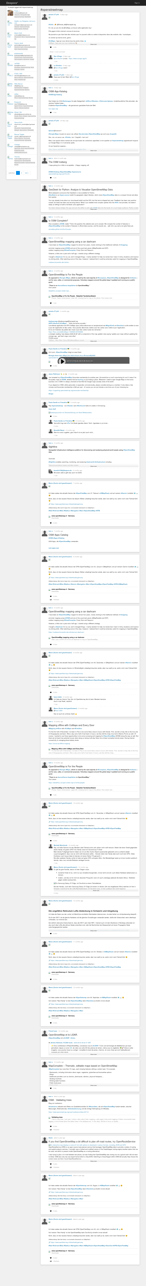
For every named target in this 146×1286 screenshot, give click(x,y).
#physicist (26, 59)
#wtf (54, 409)
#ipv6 (16, 49)
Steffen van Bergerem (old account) (24, 22)
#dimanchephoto (24, 108)
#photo (16, 108)
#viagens (26, 87)
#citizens (133, 278)
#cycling (80, 380)
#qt (15, 39)
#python (27, 89)
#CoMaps (52, 41)
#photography (18, 59)
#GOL (117, 202)
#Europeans (102, 278)
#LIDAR (66, 1038)
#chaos (76, 355)
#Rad (50, 511)
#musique (17, 67)
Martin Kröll (18, 33)
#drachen (17, 15)
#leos (32, 67)
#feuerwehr (17, 37)
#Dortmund (81, 406)
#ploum (51, 131)
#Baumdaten (93, 1107)
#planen (110, 101)
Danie (51, 1138)
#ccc (81, 355)
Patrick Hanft (18, 43)
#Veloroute (103, 101)
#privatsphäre (27, 160)
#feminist (17, 47)
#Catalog (61, 538)
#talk (72, 355)
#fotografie (23, 15)
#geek (16, 106)
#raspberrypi (22, 79)
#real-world (90, 462)
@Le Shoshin (58, 58)
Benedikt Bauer (59, 430)
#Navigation (74, 511)
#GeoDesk (52, 195)
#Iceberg (56, 172)
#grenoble (17, 148)
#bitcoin (20, 77)
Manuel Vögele (19, 134)
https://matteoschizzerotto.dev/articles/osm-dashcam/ (66, 632)
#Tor (68, 423)
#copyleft (113, 134)
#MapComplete (54, 1069)
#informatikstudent (30, 47)
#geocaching (32, 116)
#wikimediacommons (20, 152)
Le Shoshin (58, 65)
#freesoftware (18, 57)
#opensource (18, 160)
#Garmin (124, 493)
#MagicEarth (109, 325)
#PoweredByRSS (89, 355)
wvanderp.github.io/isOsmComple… (60, 229)
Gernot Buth (18, 122)
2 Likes (56, 80)
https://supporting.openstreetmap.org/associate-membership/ (69, 390)
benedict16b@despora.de (63, 470)
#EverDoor (78, 728)
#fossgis (52, 355)
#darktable (28, 17)
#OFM (98, 511)
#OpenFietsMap (81, 493)
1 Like (54, 47)
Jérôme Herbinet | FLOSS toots (61, 1043)
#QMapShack (104, 493)
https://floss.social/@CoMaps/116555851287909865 (66, 332)
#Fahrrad (56, 511)
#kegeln (25, 116)
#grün (22, 47)
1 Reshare (56, 599)
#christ (16, 164)
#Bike (61, 511)
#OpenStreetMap (61, 105)
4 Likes (55, 841)
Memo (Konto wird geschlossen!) (60, 483)
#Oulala (68, 137)
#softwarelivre (18, 87)
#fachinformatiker (19, 162)
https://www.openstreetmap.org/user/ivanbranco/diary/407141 (69, 1112)
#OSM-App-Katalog (55, 95)
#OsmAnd (119, 325)
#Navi (81, 511)
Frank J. (17, 11)
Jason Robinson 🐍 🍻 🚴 (58, 374)
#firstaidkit (30, 130)
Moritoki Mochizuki (61, 845)
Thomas (17, 157)
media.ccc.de (72, 362)
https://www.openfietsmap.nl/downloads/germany (67, 504)
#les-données (83, 134)
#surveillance (62, 285)
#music (16, 116)
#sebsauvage (53, 321)
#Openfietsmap (81, 997)
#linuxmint (17, 128)
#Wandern (94, 101)
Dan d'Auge (58, 56)
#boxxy (31, 98)
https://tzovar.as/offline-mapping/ (59, 743)
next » (27, 173)
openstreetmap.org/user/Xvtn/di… (60, 174)
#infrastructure (100, 462)
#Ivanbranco (53, 1107)
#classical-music (19, 150)
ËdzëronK (17, 102)
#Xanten (70, 406)
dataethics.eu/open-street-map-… (60, 291)
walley (16, 94)
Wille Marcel (18, 84)
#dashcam (59, 257)
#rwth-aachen (18, 29)
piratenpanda (18, 53)
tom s (51, 87)
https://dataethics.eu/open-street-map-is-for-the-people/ (67, 783)
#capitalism (72, 285)
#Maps (68, 278)
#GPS (51, 323)
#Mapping (52, 728)
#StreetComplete (70, 250)
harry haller (58, 697)
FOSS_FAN (18, 74)
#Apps (55, 538)
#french (20, 106)
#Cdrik (51, 25)
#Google (62, 278)
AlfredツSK (18, 112)
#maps (51, 394)
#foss (16, 79)
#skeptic (16, 130)
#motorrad (27, 138)
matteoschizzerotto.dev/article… (59, 262)
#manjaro (17, 69)
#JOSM (67, 248)
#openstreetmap (19, 17)
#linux (23, 37)
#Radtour (67, 511)
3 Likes (55, 416)
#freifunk (25, 29)
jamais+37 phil (54, 14)
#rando (22, 69)
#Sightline (52, 462)
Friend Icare (53, 1031)
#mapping (123, 245)
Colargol (17, 144)
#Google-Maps (54, 134)
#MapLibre (66, 355)
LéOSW (17, 63)
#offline (88, 101)
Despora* (12, 3)
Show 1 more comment (57, 52)
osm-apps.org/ (53, 109)
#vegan (32, 59)
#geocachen (23, 130)
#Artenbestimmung (74, 1109)
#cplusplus (28, 140)
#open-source (64, 195)
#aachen (16, 26)
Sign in (137, 3)
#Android (56, 323)
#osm (57, 355)
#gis (28, 15)
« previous (11, 173)
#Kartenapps (66, 101)
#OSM (51, 172)
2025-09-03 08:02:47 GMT (82, 1043)
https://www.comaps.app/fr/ (78, 58)
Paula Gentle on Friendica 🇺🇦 (59, 349)
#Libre (73, 1038)
